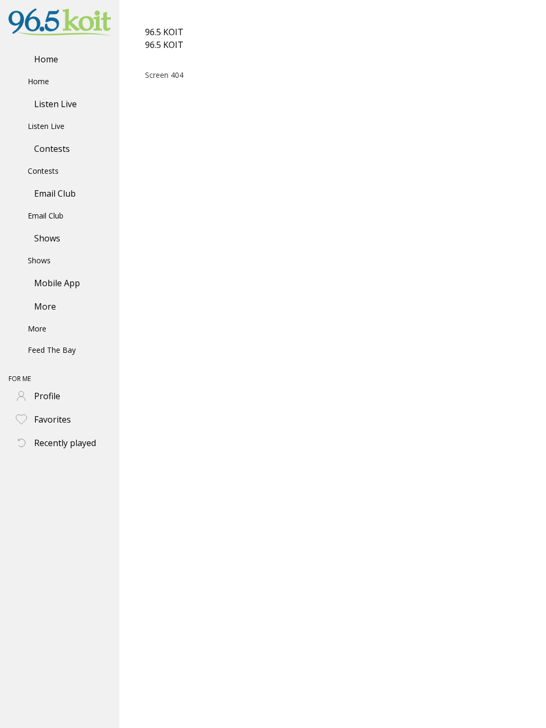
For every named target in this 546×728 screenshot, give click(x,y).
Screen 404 (164, 75)
